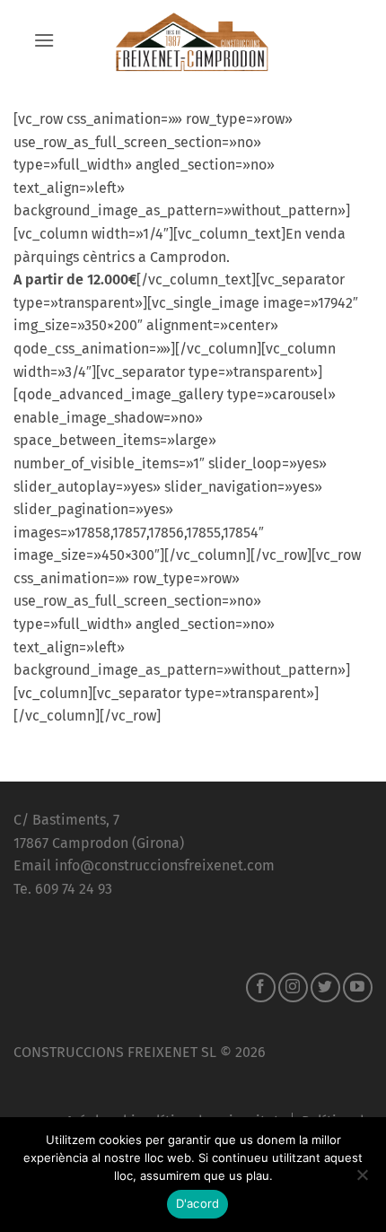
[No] (362, 1180)
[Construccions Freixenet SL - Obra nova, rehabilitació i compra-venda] (193, 40)
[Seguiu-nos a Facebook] (261, 987)
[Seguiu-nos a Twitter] (325, 987)
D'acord (198, 1203)
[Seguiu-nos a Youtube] (358, 987)
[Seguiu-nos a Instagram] (293, 987)
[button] (44, 40)
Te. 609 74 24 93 (62, 888)
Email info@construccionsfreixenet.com (144, 865)
